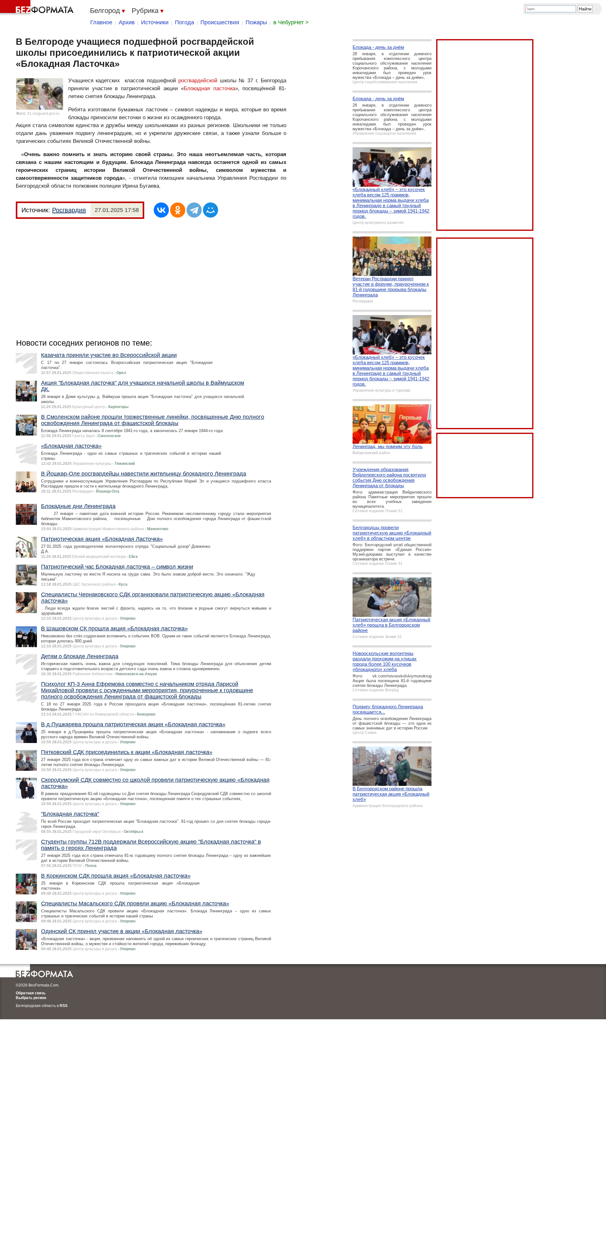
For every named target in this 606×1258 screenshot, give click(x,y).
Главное (101, 22)
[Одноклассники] (177, 210)
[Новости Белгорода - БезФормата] (38, 8)
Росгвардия (69, 210)
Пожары (256, 22)
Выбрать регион (31, 998)
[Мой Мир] (210, 210)
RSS (64, 1005)
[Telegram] (194, 210)
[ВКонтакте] (161, 210)
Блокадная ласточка (209, 88)
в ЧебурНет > (291, 22)
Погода (184, 22)
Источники (155, 22)
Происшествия (219, 22)
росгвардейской (197, 81)
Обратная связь (30, 993)
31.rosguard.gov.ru (43, 113)
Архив (127, 22)
